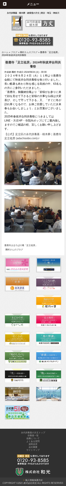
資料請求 (33, 444)
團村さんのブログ (29, 52)
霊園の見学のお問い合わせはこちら (33, 40)
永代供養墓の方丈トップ (33, 432)
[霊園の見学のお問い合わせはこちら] (33, 40)
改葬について (33, 438)
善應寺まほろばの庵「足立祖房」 (20, 245)
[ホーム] (33, 30)
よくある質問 (33, 441)
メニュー (33, 4)
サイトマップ (33, 450)
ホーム (5, 52)
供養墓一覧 (33, 435)
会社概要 (33, 447)
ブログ (14, 52)
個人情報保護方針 (33, 480)
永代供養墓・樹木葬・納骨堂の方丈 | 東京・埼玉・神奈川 (33, 13)
